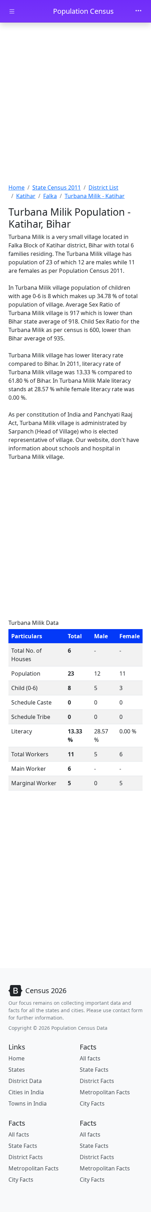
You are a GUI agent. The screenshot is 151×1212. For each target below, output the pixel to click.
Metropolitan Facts (105, 1092)
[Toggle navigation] (138, 11)
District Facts (97, 1081)
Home (16, 187)
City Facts (92, 1103)
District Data (25, 1081)
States (16, 1069)
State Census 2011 (56, 187)
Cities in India (26, 1092)
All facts (90, 1058)
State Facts (94, 1069)
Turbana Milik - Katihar (95, 196)
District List (103, 187)
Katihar (25, 196)
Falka (50, 196)
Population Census (83, 11)
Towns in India (27, 1103)
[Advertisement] (75, 104)
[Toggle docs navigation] (12, 11)
